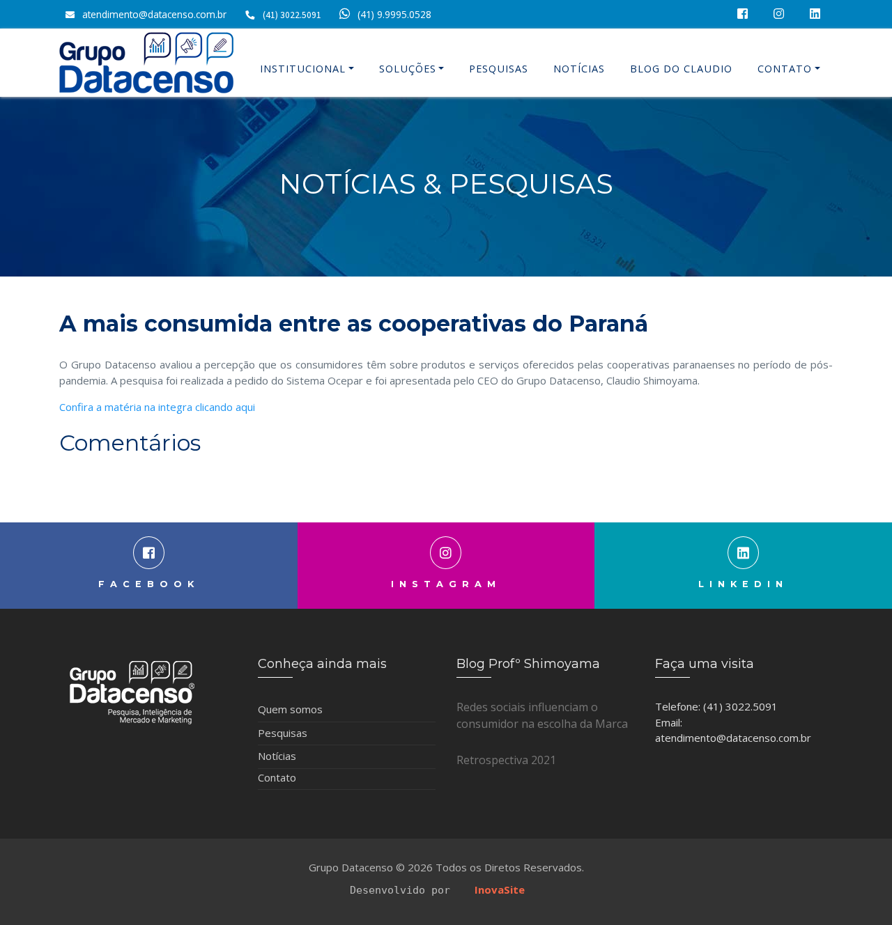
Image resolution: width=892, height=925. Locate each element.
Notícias (579, 68)
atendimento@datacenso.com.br (154, 14)
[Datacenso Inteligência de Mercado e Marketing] (146, 63)
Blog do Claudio (681, 68)
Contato (785, 68)
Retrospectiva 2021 (506, 760)
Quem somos (290, 709)
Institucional (303, 68)
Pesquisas (498, 68)
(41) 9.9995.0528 (394, 14)
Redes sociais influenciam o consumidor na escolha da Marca (542, 715)
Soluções (407, 68)
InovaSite (500, 889)
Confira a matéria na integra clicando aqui (157, 407)
